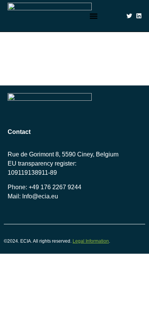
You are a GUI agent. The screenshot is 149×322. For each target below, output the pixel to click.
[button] (93, 16)
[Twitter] (129, 16)
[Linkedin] (139, 16)
